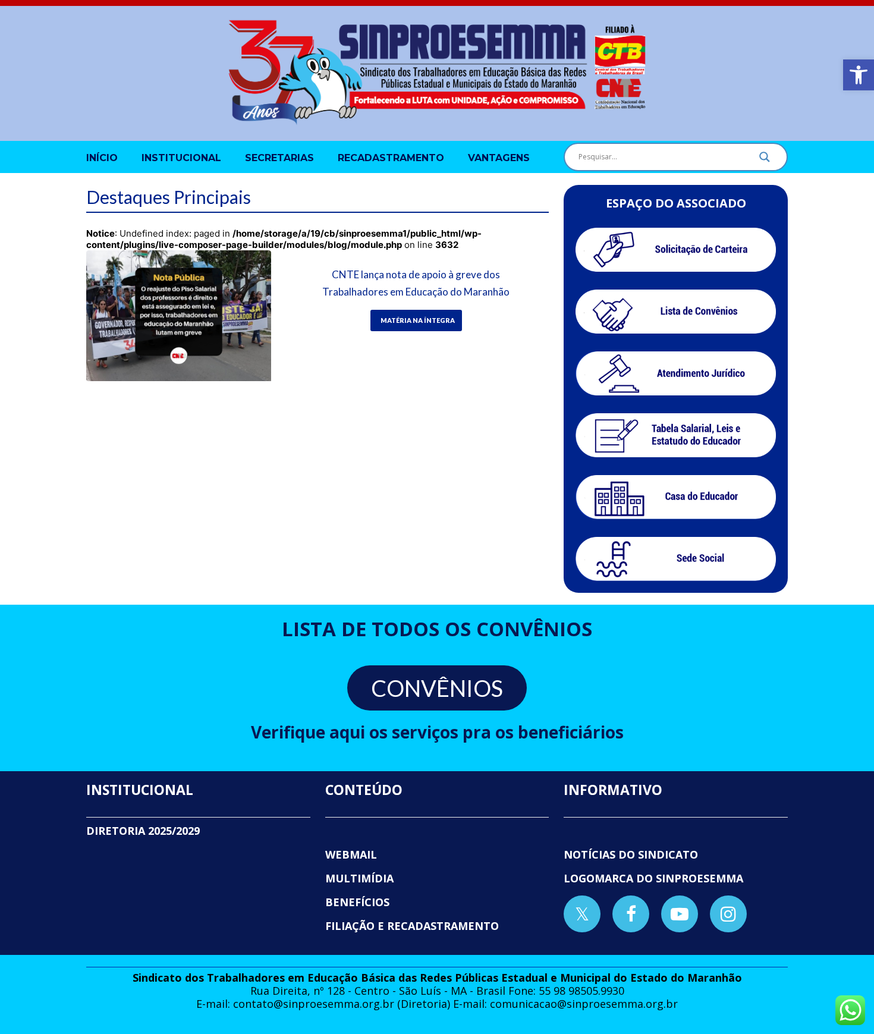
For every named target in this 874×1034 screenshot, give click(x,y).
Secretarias (279, 158)
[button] (858, 74)
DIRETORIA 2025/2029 (143, 831)
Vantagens (499, 158)
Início (102, 158)
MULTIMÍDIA (359, 878)
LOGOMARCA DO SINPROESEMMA (653, 878)
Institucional (181, 158)
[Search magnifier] (764, 160)
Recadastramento (391, 158)
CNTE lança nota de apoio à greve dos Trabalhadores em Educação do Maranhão (416, 283)
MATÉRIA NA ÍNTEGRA (418, 320)
